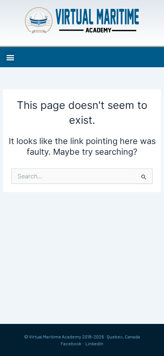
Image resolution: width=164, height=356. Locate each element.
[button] (10, 57)
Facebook (71, 343)
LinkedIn (94, 343)
